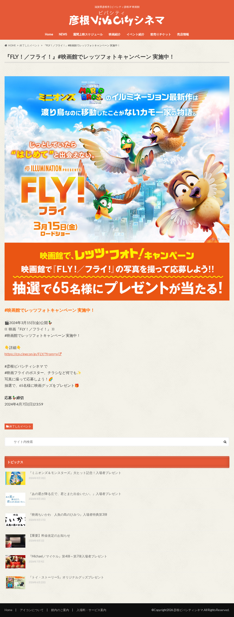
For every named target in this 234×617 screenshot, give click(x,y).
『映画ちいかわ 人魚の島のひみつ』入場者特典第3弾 (68, 514)
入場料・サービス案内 (91, 610)
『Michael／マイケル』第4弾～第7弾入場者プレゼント (68, 556)
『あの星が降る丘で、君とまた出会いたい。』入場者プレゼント (75, 494)
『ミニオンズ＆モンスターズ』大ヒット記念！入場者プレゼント (75, 473)
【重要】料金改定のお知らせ (49, 535)
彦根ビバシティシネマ (188, 610)
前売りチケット (160, 34)
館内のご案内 (60, 610)
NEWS (63, 34)
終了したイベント (20, 426)
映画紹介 (115, 34)
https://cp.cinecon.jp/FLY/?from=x (31, 354)
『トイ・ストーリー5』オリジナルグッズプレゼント (66, 577)
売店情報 (183, 34)
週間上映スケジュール (88, 34)
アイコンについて (32, 610)
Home (49, 34)
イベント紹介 (135, 34)
